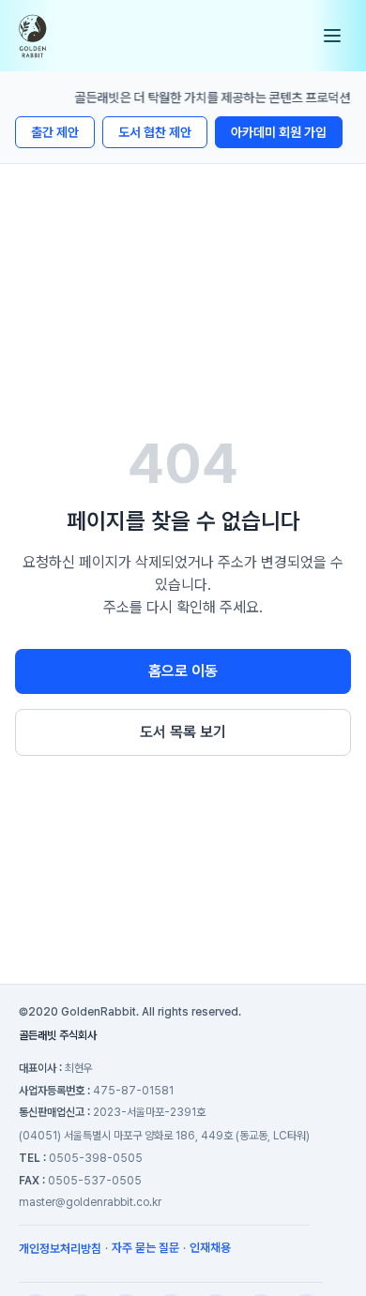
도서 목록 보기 (183, 732)
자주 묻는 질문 (145, 1248)
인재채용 (210, 1248)
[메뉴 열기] (332, 35)
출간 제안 (55, 132)
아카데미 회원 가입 (279, 132)
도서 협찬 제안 (154, 132)
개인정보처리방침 (60, 1249)
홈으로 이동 (183, 671)
